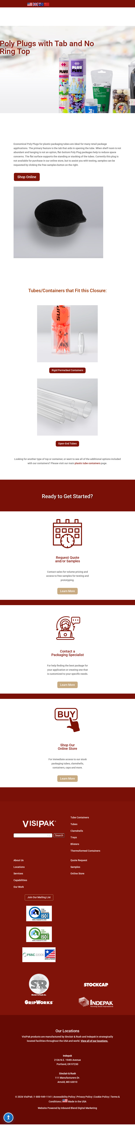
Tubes (73, 824)
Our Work (19, 886)
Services (18, 873)
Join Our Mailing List (39, 897)
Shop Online (26, 177)
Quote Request (78, 860)
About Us (19, 860)
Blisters (74, 844)
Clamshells (76, 830)
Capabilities (20, 880)
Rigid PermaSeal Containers (67, 370)
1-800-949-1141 (43, 1096)
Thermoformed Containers (85, 850)
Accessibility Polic (63, 1096)
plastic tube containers (87, 463)
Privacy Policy (84, 1096)
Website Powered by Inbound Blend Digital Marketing (67, 1108)
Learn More (67, 591)
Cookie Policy (101, 1096)
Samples (75, 867)
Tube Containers (79, 817)
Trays (73, 837)
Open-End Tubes (67, 443)
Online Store (77, 873)
